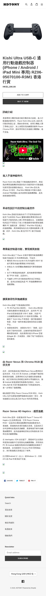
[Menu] (41, 4)
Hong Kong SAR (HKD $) (22, 574)
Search (8, 503)
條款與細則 (9, 523)
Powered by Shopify (29, 588)
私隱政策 (8, 529)
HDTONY (19, 588)
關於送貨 (8, 516)
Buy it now (23, 101)
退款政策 (8, 510)
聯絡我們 (8, 536)
